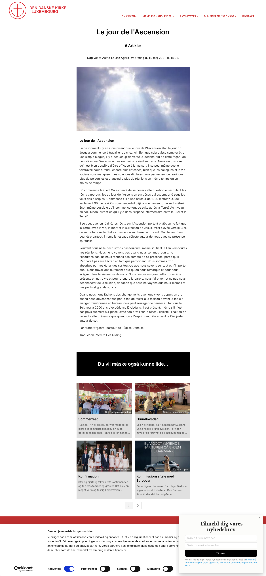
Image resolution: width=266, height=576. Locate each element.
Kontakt (248, 16)
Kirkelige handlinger (157, 16)
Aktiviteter (188, 16)
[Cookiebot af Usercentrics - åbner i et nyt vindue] (23, 569)
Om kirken (128, 16)
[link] (129, 16)
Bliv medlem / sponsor (219, 16)
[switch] (105, 569)
